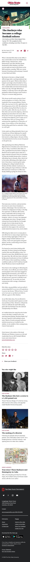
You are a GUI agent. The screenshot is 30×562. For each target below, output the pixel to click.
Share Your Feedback (20, 526)
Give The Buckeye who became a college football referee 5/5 (15, 350)
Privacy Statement (6, 549)
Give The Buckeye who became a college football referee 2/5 (6, 350)
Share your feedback (10, 361)
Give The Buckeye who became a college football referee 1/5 (3, 350)
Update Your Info (19, 528)
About (3, 522)
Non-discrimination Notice (8, 551)
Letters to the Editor (20, 524)
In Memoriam (5, 526)
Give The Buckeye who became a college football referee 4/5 (12, 350)
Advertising (5, 524)
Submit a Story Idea (20, 522)
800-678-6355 (19, 512)
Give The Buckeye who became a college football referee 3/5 (9, 350)
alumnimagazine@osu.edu (8, 512)
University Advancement (8, 545)
